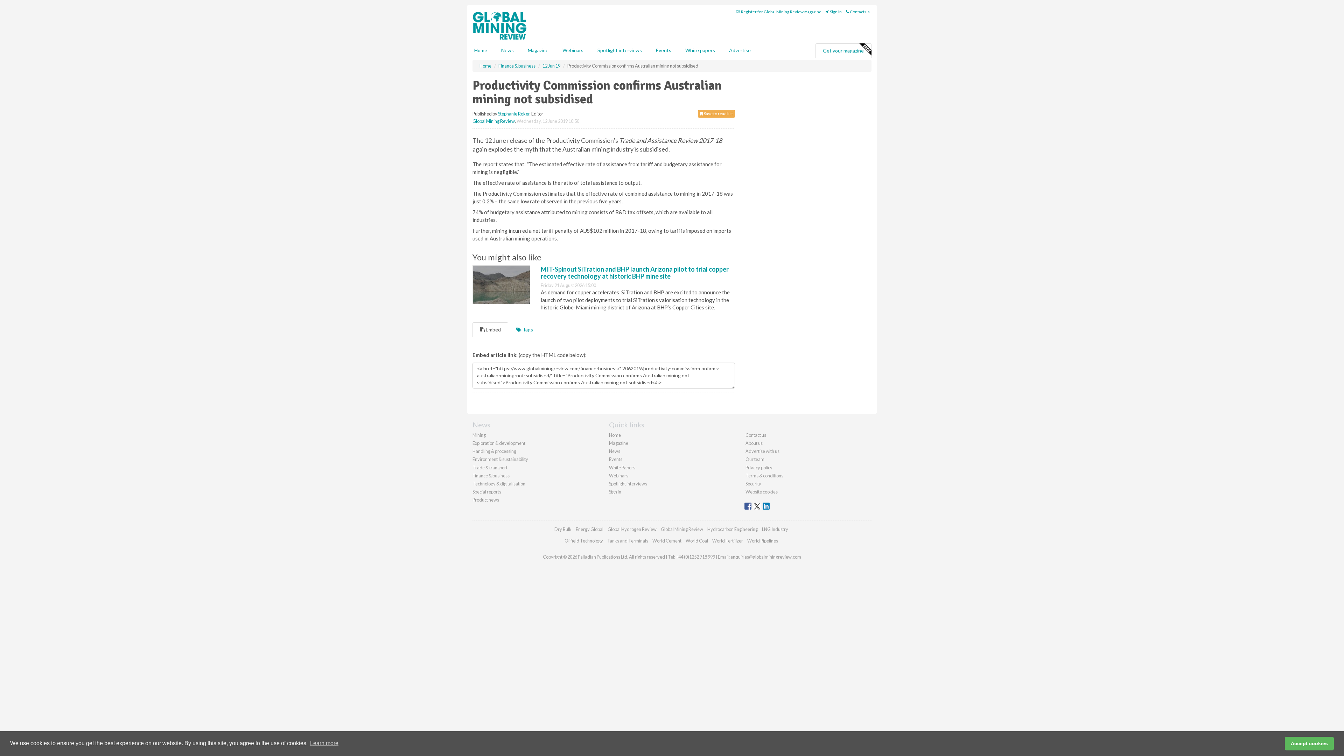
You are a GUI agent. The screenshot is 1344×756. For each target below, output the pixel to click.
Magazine (538, 50)
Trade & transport (489, 467)
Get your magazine (843, 51)
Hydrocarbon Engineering (732, 529)
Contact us (859, 11)
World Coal (697, 541)
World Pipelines (762, 541)
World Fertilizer (727, 541)
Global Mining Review (493, 121)
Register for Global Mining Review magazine (780, 11)
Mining (479, 435)
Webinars (572, 50)
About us (754, 443)
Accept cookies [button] (1309, 743)
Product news (485, 500)
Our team (755, 459)
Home (480, 50)
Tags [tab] (527, 329)
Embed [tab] (493, 329)
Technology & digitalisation (498, 483)
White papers (700, 50)
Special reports (486, 492)
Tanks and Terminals (627, 541)
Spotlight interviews (619, 50)
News (614, 451)
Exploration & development (498, 443)
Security (753, 483)
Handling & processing (494, 451)
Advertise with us (762, 451)
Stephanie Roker (514, 114)
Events (663, 50)
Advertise (740, 50)
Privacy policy (759, 467)
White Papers (622, 467)
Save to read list (718, 113)
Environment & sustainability (500, 459)
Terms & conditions (764, 475)
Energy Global (589, 529)
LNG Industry (775, 529)
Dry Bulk (563, 529)
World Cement (666, 541)
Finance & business (491, 475)
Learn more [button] (324, 743)
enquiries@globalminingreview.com (765, 557)
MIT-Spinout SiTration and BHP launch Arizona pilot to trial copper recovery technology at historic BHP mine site (635, 272)
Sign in (835, 11)
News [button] (507, 50)
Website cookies (762, 492)
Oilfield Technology (584, 541)
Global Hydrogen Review (632, 529)
